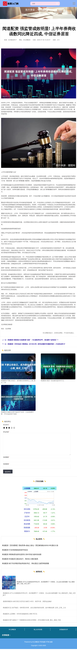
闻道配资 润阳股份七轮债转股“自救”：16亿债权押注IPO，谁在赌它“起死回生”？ (33, 340)
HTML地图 (49, 642)
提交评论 (8, 472)
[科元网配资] (11, 3)
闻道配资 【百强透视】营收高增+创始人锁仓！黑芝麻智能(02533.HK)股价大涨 (30, 545)
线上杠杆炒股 (38, 629)
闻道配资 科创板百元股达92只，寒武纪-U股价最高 (20, 559)
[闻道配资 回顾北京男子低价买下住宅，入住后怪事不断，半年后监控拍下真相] (18, 398)
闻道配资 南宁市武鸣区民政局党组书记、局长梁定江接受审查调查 (25, 563)
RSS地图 (42, 642)
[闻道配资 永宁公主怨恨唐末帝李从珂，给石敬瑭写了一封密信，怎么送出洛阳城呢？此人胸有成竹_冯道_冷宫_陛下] (9, 582)
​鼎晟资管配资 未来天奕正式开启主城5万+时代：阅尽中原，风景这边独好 (27, 601)
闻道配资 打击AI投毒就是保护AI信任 (15, 550)
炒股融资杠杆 (63, 629)
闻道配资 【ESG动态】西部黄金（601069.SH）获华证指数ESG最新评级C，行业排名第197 (36, 344)
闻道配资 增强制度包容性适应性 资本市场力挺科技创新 (21, 554)
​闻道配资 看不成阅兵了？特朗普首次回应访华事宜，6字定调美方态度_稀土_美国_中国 (32, 620)
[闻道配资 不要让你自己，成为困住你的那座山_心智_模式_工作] (18, 366)
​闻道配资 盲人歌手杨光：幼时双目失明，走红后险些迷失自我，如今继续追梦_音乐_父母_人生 (34, 607)
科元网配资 (12, 629)
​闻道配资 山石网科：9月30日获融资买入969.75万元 (20, 614)
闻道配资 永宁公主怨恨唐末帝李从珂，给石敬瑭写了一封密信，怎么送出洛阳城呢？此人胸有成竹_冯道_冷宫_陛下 (46, 583)
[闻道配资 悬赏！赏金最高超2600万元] (58, 366)
